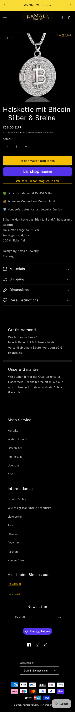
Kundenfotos (16, 560)
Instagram (14, 583)
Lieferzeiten (15, 448)
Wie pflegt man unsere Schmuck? (29, 507)
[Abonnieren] (59, 617)
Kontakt (13, 430)
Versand (18, 132)
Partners (13, 551)
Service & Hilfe (17, 499)
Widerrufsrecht (17, 439)
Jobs (10, 525)
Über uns (13, 465)
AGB (10, 474)
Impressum (15, 456)
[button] (5, 17)
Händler (13, 534)
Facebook (14, 594)
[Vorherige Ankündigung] (4, 5)
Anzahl (7, 138)
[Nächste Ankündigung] (71, 5)
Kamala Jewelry (31, 704)
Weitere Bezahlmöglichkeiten (37, 181)
